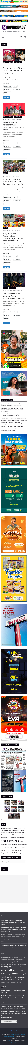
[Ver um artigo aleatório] (25, 37)
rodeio (19, 848)
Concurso (3, 830)
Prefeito (21, 841)
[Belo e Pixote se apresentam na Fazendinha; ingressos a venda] (14, 109)
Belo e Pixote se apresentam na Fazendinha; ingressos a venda (13, 126)
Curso (22, 830)
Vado (17, 853)
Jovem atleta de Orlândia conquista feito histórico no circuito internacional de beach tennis (13, 922)
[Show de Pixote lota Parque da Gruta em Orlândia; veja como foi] (14, 166)
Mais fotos (4, 820)
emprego (11, 832)
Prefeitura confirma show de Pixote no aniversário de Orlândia (13, 296)
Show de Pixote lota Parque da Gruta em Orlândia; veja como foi (13, 181)
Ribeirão (3, 848)
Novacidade (17, 837)
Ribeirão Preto (18, 62)
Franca (3, 835)
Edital (6, 832)
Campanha (16, 828)
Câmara (3, 832)
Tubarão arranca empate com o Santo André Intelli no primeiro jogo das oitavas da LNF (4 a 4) (13, 1013)
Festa (23, 832)
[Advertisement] (14, 889)
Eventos (5, 62)
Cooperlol (8, 830)
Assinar (5, 869)
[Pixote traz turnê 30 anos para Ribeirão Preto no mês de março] (14, 55)
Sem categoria (12, 287)
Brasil (12, 828)
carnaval (20, 828)
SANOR (9, 850)
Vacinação (13, 853)
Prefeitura (4, 844)
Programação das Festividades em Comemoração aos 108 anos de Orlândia (13, 237)
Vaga (20, 853)
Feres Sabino (17, 832)
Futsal (7, 835)
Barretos (8, 828)
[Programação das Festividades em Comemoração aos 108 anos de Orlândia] (14, 220)
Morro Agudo (6, 837)
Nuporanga (22, 837)
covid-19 (16, 830)
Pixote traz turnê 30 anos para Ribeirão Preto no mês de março (14, 70)
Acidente (3, 828)
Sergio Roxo (14, 850)
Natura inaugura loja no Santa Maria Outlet (12, 426)
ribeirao (15, 844)
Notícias (11, 62)
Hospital (9, 835)
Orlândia (5, 173)
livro (16, 835)
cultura (19, 830)
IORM (13, 835)
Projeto (9, 844)
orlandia (5, 840)
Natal (12, 837)
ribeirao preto (22, 844)
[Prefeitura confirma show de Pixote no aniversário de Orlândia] (14, 280)
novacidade (18, 65)
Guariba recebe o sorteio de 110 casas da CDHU (13, 418)
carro (24, 828)
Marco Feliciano (22, 835)
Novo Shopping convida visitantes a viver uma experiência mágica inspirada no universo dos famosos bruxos (12, 409)
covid (12, 830)
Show (19, 850)
